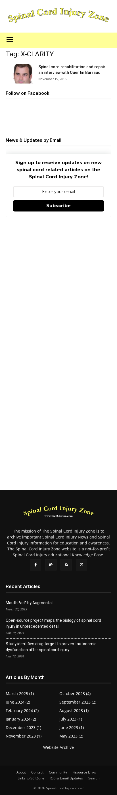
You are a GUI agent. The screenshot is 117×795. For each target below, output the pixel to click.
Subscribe (58, 205)
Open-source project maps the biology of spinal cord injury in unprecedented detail (53, 623)
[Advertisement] (58, 286)
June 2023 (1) (71, 727)
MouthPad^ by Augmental (29, 602)
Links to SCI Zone (31, 778)
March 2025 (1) (20, 693)
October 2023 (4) (75, 693)
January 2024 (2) (21, 719)
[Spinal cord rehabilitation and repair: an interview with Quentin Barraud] (20, 74)
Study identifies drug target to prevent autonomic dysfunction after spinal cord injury (51, 647)
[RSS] (66, 564)
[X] (81, 564)
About (21, 772)
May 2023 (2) (71, 736)
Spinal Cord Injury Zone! (64, 788)
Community (58, 772)
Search (93, 778)
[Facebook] (35, 564)
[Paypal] (51, 564)
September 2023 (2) (77, 702)
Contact (37, 772)
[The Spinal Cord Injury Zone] (58, 16)
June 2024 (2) (18, 702)
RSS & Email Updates (66, 778)
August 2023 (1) (74, 710)
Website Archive (58, 747)
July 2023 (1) (70, 719)
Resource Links (84, 772)
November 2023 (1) (23, 736)
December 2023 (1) (23, 727)
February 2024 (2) (22, 710)
